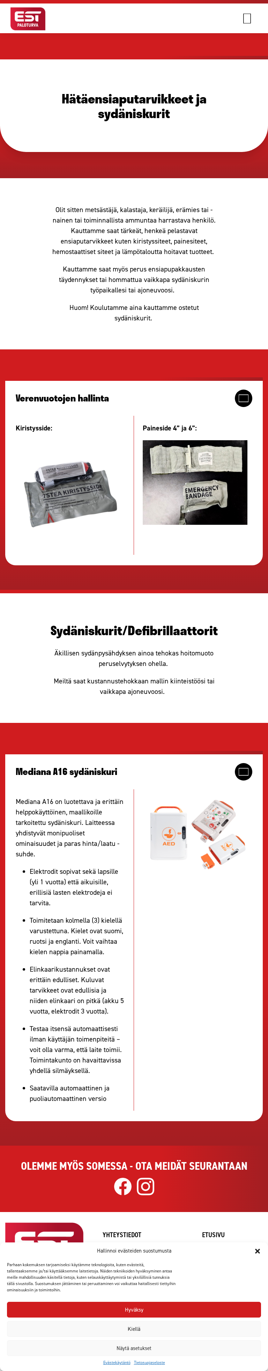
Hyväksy (134, 1309)
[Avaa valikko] (254, 18)
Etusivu (213, 1234)
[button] (257, 1251)
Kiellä (134, 1329)
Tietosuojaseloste (149, 1362)
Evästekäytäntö (117, 1362)
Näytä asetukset (134, 1348)
